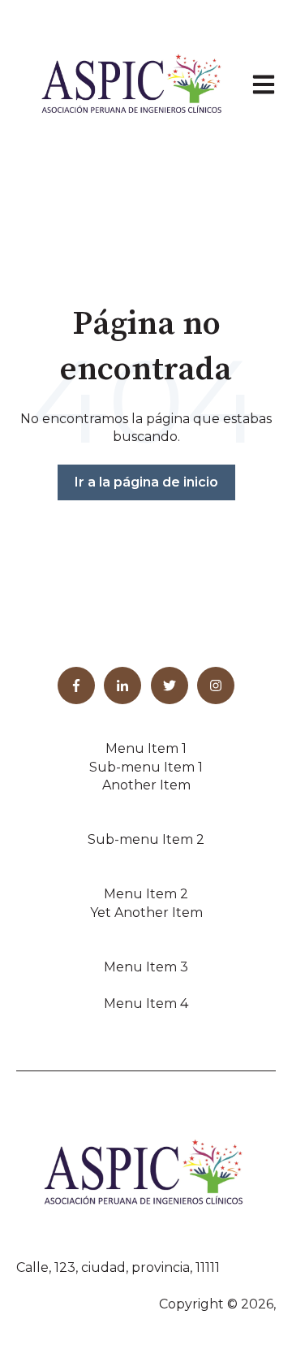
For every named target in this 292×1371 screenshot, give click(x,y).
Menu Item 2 (146, 894)
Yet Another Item (146, 912)
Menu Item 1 (146, 748)
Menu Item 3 (146, 967)
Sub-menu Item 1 (146, 767)
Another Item (146, 785)
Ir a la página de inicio (146, 482)
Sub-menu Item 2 (146, 839)
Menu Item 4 (146, 1003)
